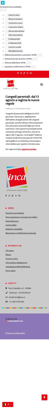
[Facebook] (18, 73)
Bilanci (8, 255)
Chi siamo (10, 250)
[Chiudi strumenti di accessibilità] (5, 9)
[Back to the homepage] (10, 84)
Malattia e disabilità (14, 229)
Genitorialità (11, 225)
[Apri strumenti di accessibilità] (2, 3)
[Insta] (21, 73)
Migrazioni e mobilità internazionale (21, 233)
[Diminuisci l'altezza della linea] (27, 62)
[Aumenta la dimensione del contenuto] (41, 55)
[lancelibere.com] (24, 321)
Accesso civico (12, 259)
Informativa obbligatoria (16, 263)
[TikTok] (24, 73)
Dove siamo (10, 270)
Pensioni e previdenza (15, 213)
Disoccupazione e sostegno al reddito (21, 217)
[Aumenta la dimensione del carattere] (36, 59)
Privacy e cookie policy (15, 333)
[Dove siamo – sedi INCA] (44, 397)
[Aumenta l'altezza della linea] (30, 62)
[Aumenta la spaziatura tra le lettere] (35, 66)
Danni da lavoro (12, 221)
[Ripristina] (1, 9)
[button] (41, 84)
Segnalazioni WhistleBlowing (18, 267)
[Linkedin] (31, 73)
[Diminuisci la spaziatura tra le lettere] (32, 66)
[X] (27, 73)
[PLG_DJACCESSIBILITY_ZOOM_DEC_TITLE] (38, 55)
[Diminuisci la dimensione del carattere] (33, 59)
